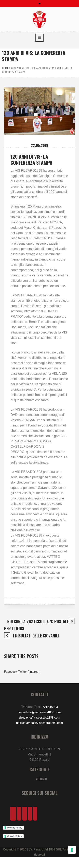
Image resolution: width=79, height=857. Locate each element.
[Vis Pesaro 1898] (39, 19)
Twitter (22, 671)
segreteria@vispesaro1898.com (39, 712)
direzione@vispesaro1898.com (39, 717)
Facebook (10, 671)
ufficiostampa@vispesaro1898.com (39, 722)
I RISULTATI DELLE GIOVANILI (36, 636)
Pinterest (33, 671)
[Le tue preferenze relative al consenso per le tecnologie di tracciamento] (72, 850)
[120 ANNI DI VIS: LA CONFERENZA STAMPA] (39, 111)
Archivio (41, 778)
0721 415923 (49, 707)
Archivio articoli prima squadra (30, 68)
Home (5, 68)
